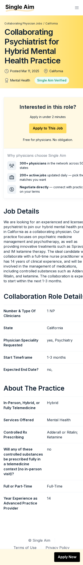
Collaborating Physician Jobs (23, 23)
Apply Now (67, 557)
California (51, 23)
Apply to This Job (48, 128)
